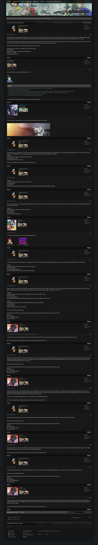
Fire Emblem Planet (29, 534)
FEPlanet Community (13, 18)
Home (9, 1)
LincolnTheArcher (23, 25)
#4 (90, 149)
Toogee (19, 220)
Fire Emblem (21, 18)
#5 (90, 177)
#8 (90, 259)
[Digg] (15, 512)
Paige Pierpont (10, 244)
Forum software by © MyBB (43, 531)
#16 (90, 497)
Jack (20, 324)
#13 (90, 414)
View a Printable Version (14, 517)
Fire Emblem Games (28, 18)
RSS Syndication (28, 531)
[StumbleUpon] (24, 512)
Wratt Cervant (20, 244)
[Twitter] (21, 512)
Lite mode (27, 533)
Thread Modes (87, 22)
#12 (90, 388)
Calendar (36, 1)
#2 (90, 69)
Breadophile (10, 60)
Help (42, 1)
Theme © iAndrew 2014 (54, 531)
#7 (90, 232)
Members (30, 1)
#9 (90, 285)
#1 (90, 34)
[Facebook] (19, 512)
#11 (90, 355)
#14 (90, 445)
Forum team (12, 533)
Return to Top (12, 536)
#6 (90, 201)
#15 (90, 467)
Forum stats (12, 534)
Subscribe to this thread (14, 519)
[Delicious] (17, 512)
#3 (90, 117)
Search (23, 1)
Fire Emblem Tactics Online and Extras (54, 1)
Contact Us (11, 531)
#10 (90, 334)
